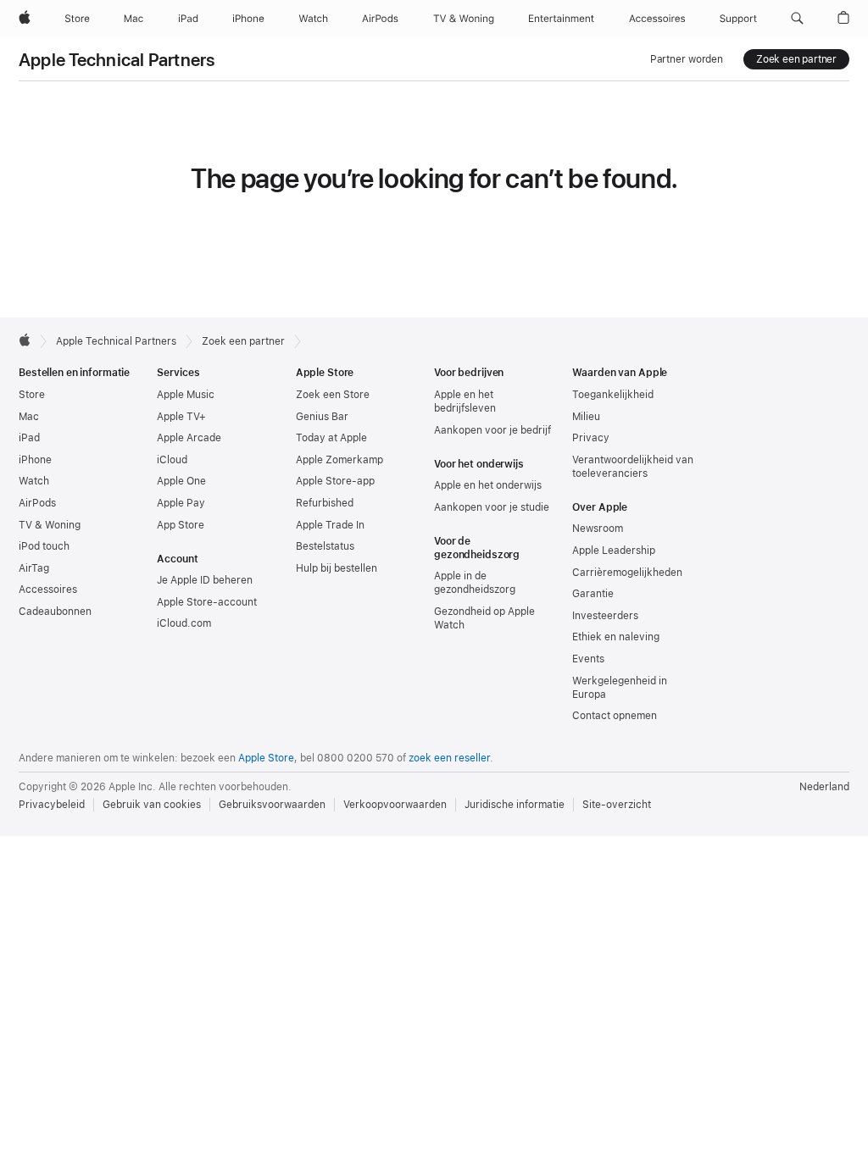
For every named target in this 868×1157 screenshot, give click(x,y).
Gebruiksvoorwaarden (272, 805)
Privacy (590, 438)
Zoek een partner (796, 59)
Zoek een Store (333, 395)
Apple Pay (181, 503)
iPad (29, 438)
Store (32, 395)
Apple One (181, 481)
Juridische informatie (515, 805)
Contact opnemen (614, 716)
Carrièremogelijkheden (627, 572)
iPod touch (44, 546)
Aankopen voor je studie (491, 507)
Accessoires (48, 589)
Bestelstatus (325, 546)
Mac (29, 417)
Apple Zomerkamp (339, 460)
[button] (797, 18)
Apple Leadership (613, 550)
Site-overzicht (616, 805)
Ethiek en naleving (615, 637)
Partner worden (686, 59)
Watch (34, 481)
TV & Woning (50, 525)
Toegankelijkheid (613, 395)
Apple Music (185, 395)
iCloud (172, 460)
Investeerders (605, 616)
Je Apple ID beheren (205, 580)
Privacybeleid (52, 805)
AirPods (37, 503)
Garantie (593, 594)
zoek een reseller (449, 758)
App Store (180, 525)
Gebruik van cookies (152, 805)
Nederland (824, 787)
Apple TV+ (181, 417)
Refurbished (324, 503)
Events (588, 659)
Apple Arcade (189, 438)
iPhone (35, 460)
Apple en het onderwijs (488, 485)
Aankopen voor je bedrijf (492, 430)
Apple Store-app (335, 481)
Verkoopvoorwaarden (395, 805)
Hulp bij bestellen (336, 568)
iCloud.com (184, 623)
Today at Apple (331, 438)
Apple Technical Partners (117, 59)
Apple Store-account (207, 602)
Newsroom (597, 528)
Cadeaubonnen (55, 611)
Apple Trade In (330, 525)
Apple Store (266, 758)
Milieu (586, 417)
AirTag (34, 568)
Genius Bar (322, 417)
